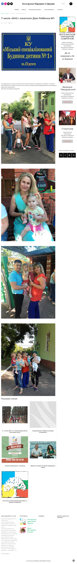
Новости (23, 9)
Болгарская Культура (35, 9)
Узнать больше (5, 553)
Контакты (60, 9)
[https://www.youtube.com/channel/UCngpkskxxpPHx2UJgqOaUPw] (69, 155)
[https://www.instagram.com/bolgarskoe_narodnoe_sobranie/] (65, 155)
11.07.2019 (4, 23)
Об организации (49, 9)
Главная (17, 9)
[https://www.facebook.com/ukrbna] (61, 155)
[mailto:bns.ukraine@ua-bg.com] (74, 155)
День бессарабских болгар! (32, 530)
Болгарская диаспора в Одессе (31, 521)
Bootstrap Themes (45, 561)
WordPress (36, 561)
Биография (67, 102)
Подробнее (67, 141)
